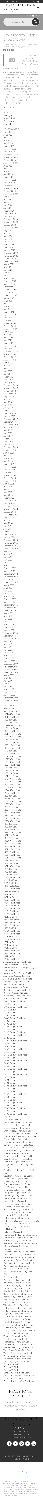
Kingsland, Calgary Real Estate (16, 1223)
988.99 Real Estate (11, 953)
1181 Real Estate (10, 776)
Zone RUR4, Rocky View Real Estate (19, 1381)
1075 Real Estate (10, 739)
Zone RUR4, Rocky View (14, 1378)
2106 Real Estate (10, 874)
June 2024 (7, 202)
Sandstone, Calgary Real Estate (17, 1316)
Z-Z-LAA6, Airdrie (11, 1364)
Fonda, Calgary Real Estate (15, 1198)
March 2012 (8, 596)
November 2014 (10, 509)
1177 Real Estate (10, 770)
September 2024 (10, 194)
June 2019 (7, 368)
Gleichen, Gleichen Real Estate (17, 1206)
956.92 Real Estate (11, 925)
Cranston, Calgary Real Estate (16, 1153)
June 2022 (7, 270)
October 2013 (9, 545)
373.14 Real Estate (11, 877)
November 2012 (10, 576)
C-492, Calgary (10, 1024)
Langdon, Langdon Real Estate (16, 1226)
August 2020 (8, 332)
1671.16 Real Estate (12, 866)
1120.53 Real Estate (12, 762)
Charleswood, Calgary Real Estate (18, 1131)
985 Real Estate (10, 948)
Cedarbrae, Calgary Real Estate (17, 1125)
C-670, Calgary (10, 1071)
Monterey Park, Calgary (13, 1249)
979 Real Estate (10, 945)
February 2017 (9, 441)
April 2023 (8, 241)
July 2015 (7, 486)
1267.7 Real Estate (11, 812)
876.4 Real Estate (11, 905)
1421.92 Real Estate (12, 849)
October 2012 (9, 579)
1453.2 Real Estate (11, 852)
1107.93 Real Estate (12, 756)
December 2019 (10, 351)
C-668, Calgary (10, 1066)
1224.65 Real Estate (12, 790)
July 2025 (7, 166)
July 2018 (7, 399)
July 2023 (7, 233)
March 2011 (8, 624)
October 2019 (9, 357)
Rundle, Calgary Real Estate (15, 1299)
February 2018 (9, 413)
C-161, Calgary (10, 1010)
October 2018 (9, 391)
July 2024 (7, 199)
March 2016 (8, 464)
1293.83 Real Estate (12, 821)
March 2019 (8, 377)
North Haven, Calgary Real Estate (18, 1260)
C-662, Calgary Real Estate (15, 1055)
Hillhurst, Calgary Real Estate (16, 1218)
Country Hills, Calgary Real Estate (18, 1147)
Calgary (6, 1116)
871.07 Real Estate (11, 903)
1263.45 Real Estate (12, 810)
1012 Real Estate (10, 720)
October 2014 (9, 512)
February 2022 (9, 281)
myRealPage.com (25, 1472)
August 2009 (8, 675)
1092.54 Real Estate (12, 748)
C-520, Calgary (10, 1038)
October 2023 (9, 225)
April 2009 (8, 686)
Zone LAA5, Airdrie (11, 1367)
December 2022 (10, 253)
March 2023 (8, 244)
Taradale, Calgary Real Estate (16, 1336)
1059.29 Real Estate (12, 736)
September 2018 (10, 393)
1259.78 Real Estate (12, 804)
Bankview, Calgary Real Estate (16, 981)
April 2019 (8, 374)
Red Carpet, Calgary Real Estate (17, 1285)
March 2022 (8, 278)
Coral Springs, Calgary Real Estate (18, 1142)
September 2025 (10, 163)
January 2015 (9, 503)
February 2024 (9, 213)
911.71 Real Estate (11, 911)
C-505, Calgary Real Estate (15, 1032)
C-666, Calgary (10, 1063)
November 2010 (10, 633)
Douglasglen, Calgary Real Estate (18, 1176)
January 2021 (9, 317)
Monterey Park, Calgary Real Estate (19, 1251)
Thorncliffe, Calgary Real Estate (17, 1342)
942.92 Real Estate (11, 922)
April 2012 (8, 593)
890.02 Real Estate (11, 908)
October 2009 (9, 669)
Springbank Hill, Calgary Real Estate (19, 1330)
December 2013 (10, 540)
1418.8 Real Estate (11, 846)
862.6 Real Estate (11, 891)
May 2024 (7, 205)
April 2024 (8, 208)
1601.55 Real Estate (12, 858)
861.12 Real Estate (11, 888)
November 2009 (10, 667)
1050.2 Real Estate (11, 731)
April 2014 (8, 529)
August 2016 (8, 453)
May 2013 (7, 560)
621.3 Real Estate (11, 880)
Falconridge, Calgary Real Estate (17, 1195)
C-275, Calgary (10, 1012)
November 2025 (10, 157)
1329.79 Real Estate (12, 832)
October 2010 (9, 636)
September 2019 (10, 360)
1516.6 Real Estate (11, 855)
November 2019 (10, 354)
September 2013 (10, 548)
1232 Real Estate (10, 796)
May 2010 (7, 650)
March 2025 (8, 177)
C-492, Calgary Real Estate (15, 1026)
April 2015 (8, 495)
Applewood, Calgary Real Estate (17, 976)
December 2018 (10, 385)
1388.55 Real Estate (12, 843)
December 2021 (10, 287)
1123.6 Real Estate (11, 765)
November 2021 (10, 289)
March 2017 (8, 439)
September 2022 (10, 261)
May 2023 (7, 239)
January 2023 (9, 250)
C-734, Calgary (10, 1083)
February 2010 (9, 658)
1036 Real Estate (10, 728)
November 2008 (10, 700)
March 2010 (8, 655)
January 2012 (9, 602)
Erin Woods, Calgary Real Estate (17, 1187)
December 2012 (10, 574)
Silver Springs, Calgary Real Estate (18, 1325)
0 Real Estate (9, 708)
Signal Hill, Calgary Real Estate (17, 1322)
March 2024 (8, 211)
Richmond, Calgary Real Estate (16, 1288)
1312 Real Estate (10, 827)
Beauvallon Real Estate (13, 984)
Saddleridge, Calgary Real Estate (17, 1311)
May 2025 (7, 171)
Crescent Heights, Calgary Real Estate (20, 1156)
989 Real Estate (10, 956)
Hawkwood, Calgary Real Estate (17, 1212)
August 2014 (8, 517)
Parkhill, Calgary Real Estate (15, 1268)
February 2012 (9, 599)
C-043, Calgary (10, 1004)
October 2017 (9, 422)
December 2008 (10, 698)
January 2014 (9, 537)
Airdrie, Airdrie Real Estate (15, 965)
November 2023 (10, 222)
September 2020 (10, 329)
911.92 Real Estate (11, 914)
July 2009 (7, 678)
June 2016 (7, 455)
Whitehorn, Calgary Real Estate (17, 1358)
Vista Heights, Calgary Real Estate (18, 1347)
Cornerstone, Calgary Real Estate (18, 1145)
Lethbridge (8, 1229)
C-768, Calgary (10, 1105)
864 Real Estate (10, 894)
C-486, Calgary (10, 1021)
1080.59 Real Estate (12, 745)
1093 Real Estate (10, 751)
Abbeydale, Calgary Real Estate (17, 962)
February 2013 (9, 568)
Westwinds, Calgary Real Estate (17, 1356)
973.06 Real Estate (11, 939)
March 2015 (8, 498)
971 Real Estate (10, 936)
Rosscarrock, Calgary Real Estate (17, 1297)
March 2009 (8, 689)
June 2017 (7, 430)
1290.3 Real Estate (11, 818)
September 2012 (10, 582)
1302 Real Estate (10, 824)
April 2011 (8, 622)
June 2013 (7, 557)
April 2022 (8, 275)
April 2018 (8, 408)
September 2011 (10, 610)
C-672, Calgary (10, 1077)
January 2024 (9, 216)
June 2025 (7, 168)
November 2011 (10, 607)
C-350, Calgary (10, 1015)
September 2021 (10, 295)
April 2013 (8, 562)
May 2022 (7, 272)
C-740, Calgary (10, 1091)
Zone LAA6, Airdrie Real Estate (17, 1373)
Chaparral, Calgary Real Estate (16, 1128)
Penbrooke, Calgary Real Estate (17, 1280)
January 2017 (9, 444)
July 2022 (7, 267)
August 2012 (8, 585)
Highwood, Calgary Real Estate (17, 1215)
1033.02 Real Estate (12, 725)
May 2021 (7, 306)
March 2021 (8, 312)
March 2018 (8, 410)
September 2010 (10, 638)
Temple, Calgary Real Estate (15, 1339)
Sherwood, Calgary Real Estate (17, 1319)
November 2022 (10, 256)
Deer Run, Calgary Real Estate (16, 1161)
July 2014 (7, 520)
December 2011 (10, 605)
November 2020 (10, 323)
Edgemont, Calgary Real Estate (17, 1184)
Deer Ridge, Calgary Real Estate (17, 1159)
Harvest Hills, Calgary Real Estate (18, 1209)
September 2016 (10, 450)
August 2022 (8, 264)
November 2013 (10, 543)
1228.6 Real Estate (11, 793)
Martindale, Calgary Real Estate (17, 1240)
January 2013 (9, 571)
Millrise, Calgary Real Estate (16, 1246)
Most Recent (9, 132)
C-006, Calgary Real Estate (21, 47)
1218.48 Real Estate (12, 787)
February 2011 (9, 627)
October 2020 (9, 326)
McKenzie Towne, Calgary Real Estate (20, 1243)
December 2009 (10, 664)
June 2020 (7, 337)
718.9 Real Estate (11, 883)
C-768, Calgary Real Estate (15, 1108)
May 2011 (7, 619)
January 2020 (9, 348)
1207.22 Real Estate (12, 784)
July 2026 (7, 135)
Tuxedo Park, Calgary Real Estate (17, 1344)
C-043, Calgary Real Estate (15, 1007)
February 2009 (9, 692)
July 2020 (7, 334)
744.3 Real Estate (11, 886)
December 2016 (10, 447)
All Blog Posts (9, 115)
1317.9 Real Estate (11, 829)
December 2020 (10, 320)
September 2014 (10, 515)
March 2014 (8, 531)
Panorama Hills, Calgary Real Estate (19, 1263)
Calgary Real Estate (12, 1119)
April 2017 (8, 436)
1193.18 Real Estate (12, 782)
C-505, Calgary (10, 1029)
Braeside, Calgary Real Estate (16, 993)
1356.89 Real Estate (12, 841)
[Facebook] (9, 1443)
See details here (10, 68)
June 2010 (7, 647)
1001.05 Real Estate (12, 714)
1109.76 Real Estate (12, 759)
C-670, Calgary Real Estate (15, 1074)
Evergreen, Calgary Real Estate (17, 1192)
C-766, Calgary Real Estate (15, 1102)
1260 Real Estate (10, 807)
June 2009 (7, 681)
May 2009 (7, 683)
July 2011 (7, 616)
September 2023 (10, 227)
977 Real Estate (10, 942)
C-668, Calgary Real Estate (15, 1069)
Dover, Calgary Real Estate (15, 1181)
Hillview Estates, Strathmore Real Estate (21, 1221)
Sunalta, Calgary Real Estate (15, 1333)
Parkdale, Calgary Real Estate (16, 1266)
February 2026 (9, 149)
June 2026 (7, 137)
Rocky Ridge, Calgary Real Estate (17, 1294)
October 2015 (9, 478)
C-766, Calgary (10, 1100)
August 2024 (8, 196)
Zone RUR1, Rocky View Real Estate (19, 1375)
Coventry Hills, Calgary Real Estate (18, 1150)
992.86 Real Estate (11, 959)
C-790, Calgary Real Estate (15, 1114)
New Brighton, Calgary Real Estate (18, 1257)
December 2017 (10, 419)
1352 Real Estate (10, 838)
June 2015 (7, 489)
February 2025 (9, 180)
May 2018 (7, 405)
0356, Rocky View (11, 711)
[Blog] (33, 1443)
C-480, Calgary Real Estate (15, 1018)
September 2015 (10, 481)
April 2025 (8, 174)
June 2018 (7, 402)
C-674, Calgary (10, 1080)
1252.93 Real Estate (12, 801)
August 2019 (8, 363)
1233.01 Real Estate (12, 798)
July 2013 (7, 554)
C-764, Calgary (10, 1097)
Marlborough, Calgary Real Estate (18, 1237)
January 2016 (9, 469)
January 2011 (9, 630)
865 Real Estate (10, 897)
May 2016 (7, 458)
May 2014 (7, 526)
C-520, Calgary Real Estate (15, 1041)
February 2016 (9, 467)
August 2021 (8, 298)
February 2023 (9, 247)
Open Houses (9, 121)
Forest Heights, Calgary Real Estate (19, 1201)
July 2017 (7, 427)
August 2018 (8, 396)
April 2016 (8, 461)
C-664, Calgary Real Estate (15, 1060)
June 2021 (7, 303)
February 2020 (9, 346)
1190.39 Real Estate (12, 779)
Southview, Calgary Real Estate (17, 1328)
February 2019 (9, 379)
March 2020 (8, 343)
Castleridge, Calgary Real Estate (17, 1122)
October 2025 (9, 160)
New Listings (9, 118)
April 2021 (8, 309)
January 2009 (9, 695)
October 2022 (9, 258)
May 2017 (7, 433)
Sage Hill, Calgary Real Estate (16, 1313)
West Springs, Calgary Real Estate (18, 1353)
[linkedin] (27, 1443)
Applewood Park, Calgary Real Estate (19, 973)
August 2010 (8, 641)
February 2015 (9, 500)
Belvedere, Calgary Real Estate (17, 990)
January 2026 (9, 151)
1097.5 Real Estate (11, 753)
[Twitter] (15, 1443)
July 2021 (7, 301)
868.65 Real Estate (11, 900)
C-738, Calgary (10, 1088)
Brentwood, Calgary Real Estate (17, 995)
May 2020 (7, 340)
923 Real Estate (10, 917)
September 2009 (10, 672)
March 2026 (8, 146)
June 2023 (7, 236)
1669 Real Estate (10, 863)
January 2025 (9, 182)
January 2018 (9, 416)
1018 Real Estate (10, 722)
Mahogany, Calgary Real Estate (17, 1232)
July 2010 (7, 644)
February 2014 (9, 534)
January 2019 (9, 382)
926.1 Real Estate (11, 919)
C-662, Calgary (10, 1052)
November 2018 (10, 388)
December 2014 (10, 506)
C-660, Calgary (10, 1046)
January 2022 (9, 284)
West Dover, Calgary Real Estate (17, 1350)
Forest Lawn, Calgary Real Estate (17, 1204)
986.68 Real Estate (11, 950)
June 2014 (7, 523)
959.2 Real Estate (11, 928)
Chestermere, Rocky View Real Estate (19, 1136)
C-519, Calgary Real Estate (15, 1035)
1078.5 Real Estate (11, 742)
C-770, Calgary (10, 1111)
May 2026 (7, 140)
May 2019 (7, 371)
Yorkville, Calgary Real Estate (16, 1361)
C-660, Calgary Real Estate (15, 1049)
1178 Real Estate (10, 773)
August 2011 (8, 613)
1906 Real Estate (10, 869)
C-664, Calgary (10, 1057)
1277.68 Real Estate (12, 815)
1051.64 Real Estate (12, 734)
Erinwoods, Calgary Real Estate (17, 1190)
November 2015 (10, 475)
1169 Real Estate (10, 767)
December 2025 (10, 154)
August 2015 (8, 484)
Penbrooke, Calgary (12, 1277)
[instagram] (21, 1443)
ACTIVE (29, 15)
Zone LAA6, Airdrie (11, 1370)
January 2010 (9, 661)
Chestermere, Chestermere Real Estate (20, 1133)
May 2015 (7, 492)
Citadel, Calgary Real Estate (15, 1139)
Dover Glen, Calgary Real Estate (17, 1178)
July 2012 (7, 588)
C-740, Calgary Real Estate (15, 1094)
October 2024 (9, 191)
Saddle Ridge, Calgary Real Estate (18, 1308)
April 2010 (8, 652)
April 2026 (8, 143)
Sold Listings (8, 124)
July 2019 (7, 365)
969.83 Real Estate (11, 934)
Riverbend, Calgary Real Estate (17, 1291)
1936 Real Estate (10, 872)
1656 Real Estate (10, 860)
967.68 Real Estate (11, 931)
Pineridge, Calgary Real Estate (16, 1282)
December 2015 (10, 472)
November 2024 (10, 188)
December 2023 (10, 219)
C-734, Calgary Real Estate (15, 1086)
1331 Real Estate (10, 835)
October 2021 (9, 292)
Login (14, 2)
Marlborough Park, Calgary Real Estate (20, 1235)
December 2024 (10, 185)
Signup (6, 2)
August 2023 (8, 230)
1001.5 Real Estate (11, 717)
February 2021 (9, 315)
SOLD (38, 15)
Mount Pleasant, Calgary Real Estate (19, 1254)
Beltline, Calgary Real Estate (16, 987)
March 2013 (8, 565)
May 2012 (7, 591)
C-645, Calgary (10, 1043)
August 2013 (8, 551)
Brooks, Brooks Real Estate (15, 998)
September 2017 (10, 424)
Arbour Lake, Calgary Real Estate (17, 979)
